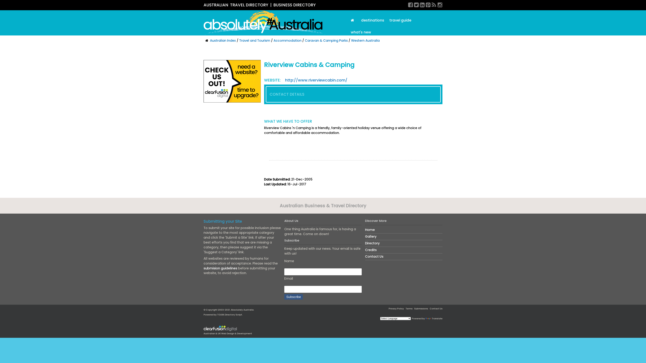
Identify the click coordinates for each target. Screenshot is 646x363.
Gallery (370, 236)
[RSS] (433, 4)
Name (289, 261)
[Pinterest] (427, 4)
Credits (371, 250)
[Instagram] (439, 4)
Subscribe (293, 297)
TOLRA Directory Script (229, 314)
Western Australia (365, 40)
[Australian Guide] (353, 20)
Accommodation (287, 40)
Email (288, 278)
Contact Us (374, 256)
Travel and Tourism (254, 40)
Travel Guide (400, 20)
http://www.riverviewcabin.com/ (316, 80)
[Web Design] (232, 81)
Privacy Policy (396, 308)
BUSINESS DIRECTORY (294, 5)
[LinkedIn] (421, 4)
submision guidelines (220, 268)
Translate (437, 318)
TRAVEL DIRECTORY (249, 5)
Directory (372, 243)
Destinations (372, 20)
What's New (361, 32)
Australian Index (223, 40)
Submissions (421, 308)
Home (370, 230)
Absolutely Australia (242, 309)
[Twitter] (415, 4)
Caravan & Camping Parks (326, 40)
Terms (409, 308)
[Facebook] (409, 4)
